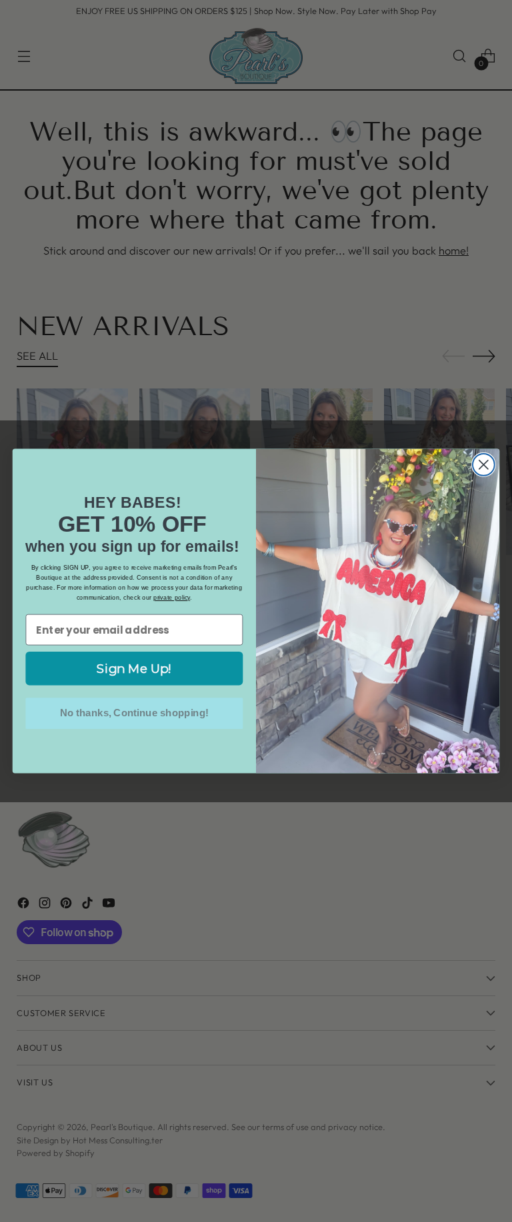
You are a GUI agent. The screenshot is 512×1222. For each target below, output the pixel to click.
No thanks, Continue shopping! (134, 713)
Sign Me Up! (134, 668)
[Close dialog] (484, 465)
